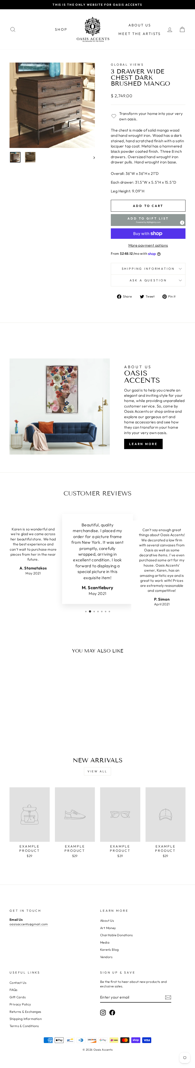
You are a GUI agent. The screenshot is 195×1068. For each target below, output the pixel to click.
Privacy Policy (20, 1004)
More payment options (148, 245)
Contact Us (18, 982)
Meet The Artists (139, 33)
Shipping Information (26, 1019)
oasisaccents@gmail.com (29, 924)
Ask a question (148, 280)
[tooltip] (182, 222)
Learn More (143, 444)
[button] (148, 220)
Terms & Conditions (24, 1026)
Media (104, 942)
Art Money (108, 928)
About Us (139, 25)
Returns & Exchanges (25, 1011)
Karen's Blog (109, 949)
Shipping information (148, 268)
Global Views (127, 64)
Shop (61, 29)
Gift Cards (18, 997)
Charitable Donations (116, 935)
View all (97, 771)
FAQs (14, 990)
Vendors (106, 957)
